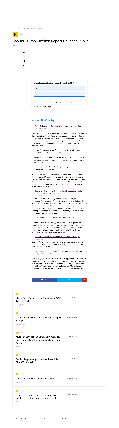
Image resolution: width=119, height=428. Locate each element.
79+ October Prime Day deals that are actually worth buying (57, 237)
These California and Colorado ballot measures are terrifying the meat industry (58, 127)
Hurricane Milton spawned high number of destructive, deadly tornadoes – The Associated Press (58, 192)
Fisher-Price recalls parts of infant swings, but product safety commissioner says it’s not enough (58, 151)
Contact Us (43, 418)
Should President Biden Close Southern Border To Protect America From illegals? (37, 397)
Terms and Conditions (62, 418)
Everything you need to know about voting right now (55, 217)
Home (14, 28)
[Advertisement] (59, 11)
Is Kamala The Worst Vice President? (35, 378)
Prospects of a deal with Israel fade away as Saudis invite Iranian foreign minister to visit (59, 252)
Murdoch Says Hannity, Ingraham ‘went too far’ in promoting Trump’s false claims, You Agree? (38, 339)
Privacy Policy (77, 418)
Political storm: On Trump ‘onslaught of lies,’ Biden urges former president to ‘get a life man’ (59, 168)
